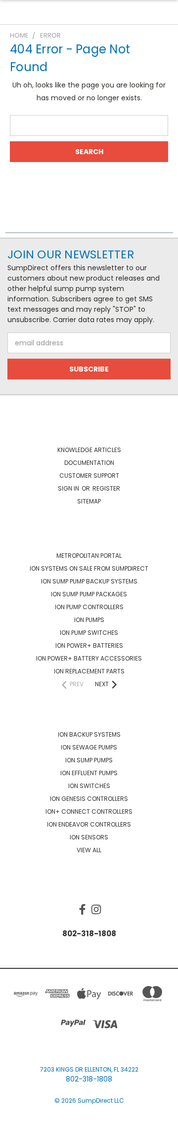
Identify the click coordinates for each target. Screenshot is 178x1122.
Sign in (69, 488)
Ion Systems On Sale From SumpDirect (89, 568)
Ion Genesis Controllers (89, 798)
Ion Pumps (89, 620)
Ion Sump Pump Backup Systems (89, 581)
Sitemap (89, 501)
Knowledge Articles (89, 450)
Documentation (89, 462)
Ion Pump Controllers (89, 607)
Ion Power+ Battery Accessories (89, 658)
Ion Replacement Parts (89, 671)
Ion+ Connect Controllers (89, 811)
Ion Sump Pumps (89, 760)
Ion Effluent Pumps (89, 773)
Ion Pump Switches (89, 632)
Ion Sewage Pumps (89, 747)
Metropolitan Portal (89, 555)
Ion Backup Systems (89, 734)
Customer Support (89, 475)
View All (89, 850)
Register (106, 488)
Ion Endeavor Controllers (89, 824)
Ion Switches (89, 786)
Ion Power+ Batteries (89, 645)
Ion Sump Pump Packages (89, 594)
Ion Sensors (89, 837)
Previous (15, 1112)
